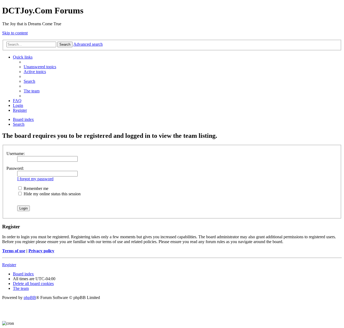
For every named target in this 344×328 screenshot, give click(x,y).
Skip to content (15, 33)
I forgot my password (35, 178)
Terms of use (13, 250)
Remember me (35, 188)
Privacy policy (41, 250)
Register (9, 264)
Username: (15, 153)
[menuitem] (40, 66)
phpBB (30, 297)
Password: (15, 168)
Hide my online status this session (52, 194)
